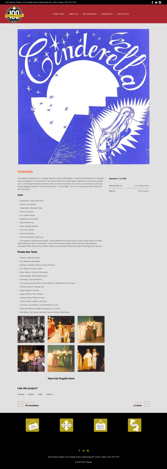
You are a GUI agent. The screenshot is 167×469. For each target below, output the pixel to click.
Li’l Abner (137, 405)
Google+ (31, 394)
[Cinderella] (83, 96)
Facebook (21, 394)
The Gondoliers (32, 405)
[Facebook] (152, 3)
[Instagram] (160, 3)
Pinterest (49, 394)
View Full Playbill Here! (61, 378)
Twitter (40, 394)
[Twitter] (156, 3)
